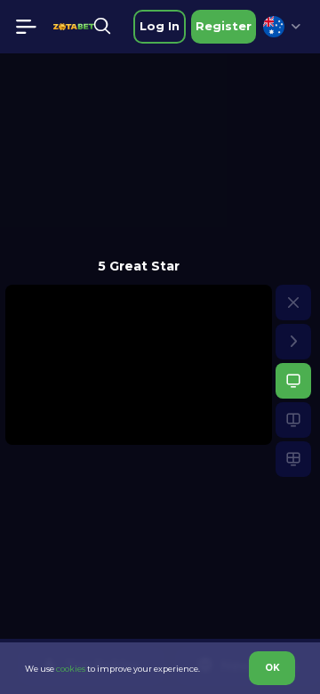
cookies (70, 669)
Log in (160, 26)
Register (224, 26)
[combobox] (282, 26)
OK (272, 668)
